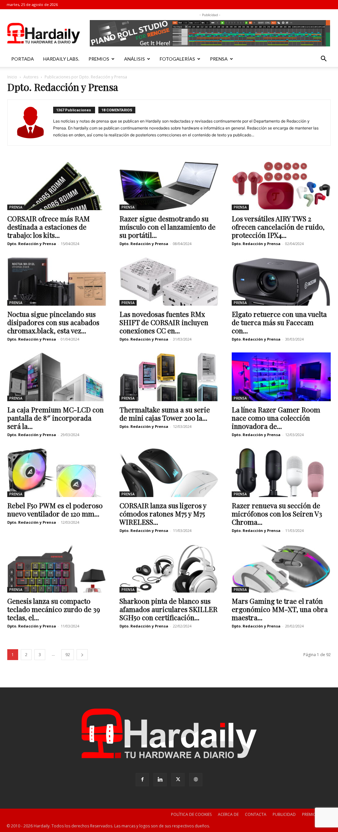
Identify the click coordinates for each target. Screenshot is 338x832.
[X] (178, 779)
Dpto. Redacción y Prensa (31, 243)
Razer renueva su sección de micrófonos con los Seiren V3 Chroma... (277, 513)
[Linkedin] (160, 779)
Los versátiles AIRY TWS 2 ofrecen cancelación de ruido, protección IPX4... (278, 226)
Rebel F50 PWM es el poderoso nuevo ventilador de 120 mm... (55, 509)
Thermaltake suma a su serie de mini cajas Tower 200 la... (164, 413)
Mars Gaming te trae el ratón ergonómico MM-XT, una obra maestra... (280, 609)
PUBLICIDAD (284, 814)
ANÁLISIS (134, 59)
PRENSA (219, 59)
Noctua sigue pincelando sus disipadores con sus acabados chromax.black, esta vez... (53, 322)
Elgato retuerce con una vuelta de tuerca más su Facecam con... (279, 322)
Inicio (12, 77)
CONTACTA (255, 814)
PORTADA (22, 59)
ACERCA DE (228, 814)
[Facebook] (142, 779)
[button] (323, 59)
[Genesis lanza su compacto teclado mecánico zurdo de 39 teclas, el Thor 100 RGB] (56, 568)
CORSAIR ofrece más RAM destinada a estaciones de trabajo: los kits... (48, 226)
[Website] (195, 779)
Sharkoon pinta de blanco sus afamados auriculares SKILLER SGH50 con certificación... (168, 609)
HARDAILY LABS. (61, 59)
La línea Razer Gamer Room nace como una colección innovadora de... (276, 417)
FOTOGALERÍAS (177, 59)
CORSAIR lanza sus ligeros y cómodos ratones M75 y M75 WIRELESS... (162, 513)
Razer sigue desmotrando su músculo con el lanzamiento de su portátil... (167, 226)
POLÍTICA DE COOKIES (191, 814)
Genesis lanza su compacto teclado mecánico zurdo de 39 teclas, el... (53, 609)
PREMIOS (98, 59)
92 (67, 654)
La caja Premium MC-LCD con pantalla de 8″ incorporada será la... (55, 417)
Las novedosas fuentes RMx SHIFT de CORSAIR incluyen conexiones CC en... (163, 322)
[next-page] (82, 654)
